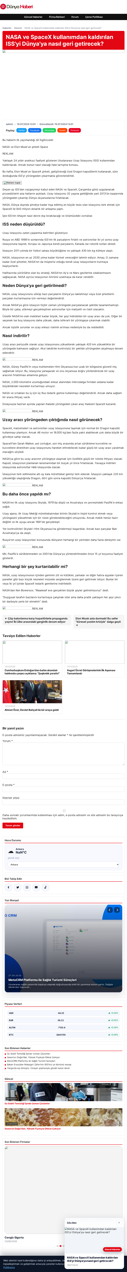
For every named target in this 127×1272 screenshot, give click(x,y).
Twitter (21, 130)
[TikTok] (45, 887)
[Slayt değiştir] (58, 1246)
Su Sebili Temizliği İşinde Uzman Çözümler (28, 1053)
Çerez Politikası (94, 16)
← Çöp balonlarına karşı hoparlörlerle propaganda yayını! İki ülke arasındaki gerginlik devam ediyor (36, 620)
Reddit (62, 130)
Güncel (18, 28)
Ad (5, 771)
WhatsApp (49, 130)
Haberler (6, 28)
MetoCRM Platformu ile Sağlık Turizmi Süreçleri (31, 1061)
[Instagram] (27, 887)
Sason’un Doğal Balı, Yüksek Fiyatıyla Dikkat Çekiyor (33, 1057)
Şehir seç (14, 858)
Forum (75, 16)
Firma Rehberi (57, 16)
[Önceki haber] (110, 910)
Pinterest (75, 130)
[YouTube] (36, 887)
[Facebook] (8, 887)
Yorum (7, 741)
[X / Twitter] (17, 887)
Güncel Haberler (33, 16)
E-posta (8, 784)
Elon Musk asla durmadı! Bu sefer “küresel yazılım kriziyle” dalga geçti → (98, 622)
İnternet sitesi (10, 797)
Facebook (34, 130)
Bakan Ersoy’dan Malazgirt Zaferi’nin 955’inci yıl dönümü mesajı (39, 1064)
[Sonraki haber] (117, 910)
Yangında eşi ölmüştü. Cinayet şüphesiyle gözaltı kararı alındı (38, 1068)
